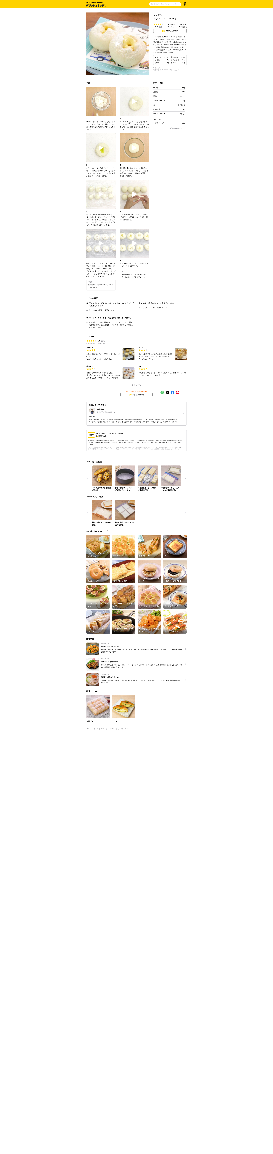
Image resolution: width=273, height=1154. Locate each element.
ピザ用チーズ (158, 123)
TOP (87, 729)
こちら (91, 310)
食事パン (102, 729)
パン (94, 729)
